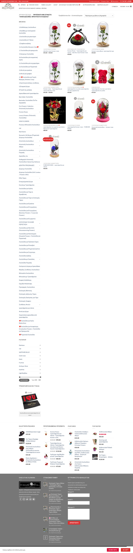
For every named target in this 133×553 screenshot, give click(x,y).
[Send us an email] (125, 1)
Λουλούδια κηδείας (25, 256)
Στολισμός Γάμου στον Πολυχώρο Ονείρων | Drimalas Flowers (56, 538)
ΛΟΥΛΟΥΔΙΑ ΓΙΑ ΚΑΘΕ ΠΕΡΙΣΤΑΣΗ (26, 223)
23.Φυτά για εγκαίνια (25, 70)
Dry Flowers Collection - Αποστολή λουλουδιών (26, 107)
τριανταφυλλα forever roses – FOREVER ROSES (78, 127)
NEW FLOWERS (24, 121)
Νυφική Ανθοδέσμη (25, 280)
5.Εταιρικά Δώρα (24, 86)
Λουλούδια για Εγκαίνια (26, 203)
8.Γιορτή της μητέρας (25, 90)
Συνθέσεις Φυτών (24, 304)
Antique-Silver (23, 366)
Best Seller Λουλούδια (26, 97)
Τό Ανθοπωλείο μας (94, 1)
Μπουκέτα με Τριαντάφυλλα (27, 276)
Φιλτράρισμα (24, 380)
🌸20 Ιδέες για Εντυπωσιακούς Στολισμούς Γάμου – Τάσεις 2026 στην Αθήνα (56, 520)
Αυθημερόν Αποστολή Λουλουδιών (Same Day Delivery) (29, 161)
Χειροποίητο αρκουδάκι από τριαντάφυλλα (28, 316)
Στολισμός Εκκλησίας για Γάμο (28, 297)
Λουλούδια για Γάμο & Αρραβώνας (26, 193)
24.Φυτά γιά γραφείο (25, 73)
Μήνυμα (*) (71, 507)
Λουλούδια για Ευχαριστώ (27, 219)
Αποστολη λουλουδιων (26, 141)
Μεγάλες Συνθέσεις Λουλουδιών (29, 269)
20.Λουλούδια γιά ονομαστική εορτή (28, 59)
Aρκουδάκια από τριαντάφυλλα (28, 93)
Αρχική (23, 5)
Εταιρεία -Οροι (105, 1)
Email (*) (70, 499)
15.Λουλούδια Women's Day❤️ (29, 47)
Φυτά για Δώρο (24, 311)
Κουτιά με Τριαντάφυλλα (26, 185)
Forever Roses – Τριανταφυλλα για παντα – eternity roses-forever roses (77, 51)
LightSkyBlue (23, 373)
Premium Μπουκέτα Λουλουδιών (29, 125)
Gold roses (22, 356)
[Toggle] (40, 112)
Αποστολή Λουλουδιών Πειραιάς (26, 151)
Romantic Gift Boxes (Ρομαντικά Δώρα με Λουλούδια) (29, 136)
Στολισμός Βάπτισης (25, 290)
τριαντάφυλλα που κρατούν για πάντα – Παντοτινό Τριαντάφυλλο (54, 127)
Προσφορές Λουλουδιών (27, 287)
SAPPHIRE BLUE (24, 352)
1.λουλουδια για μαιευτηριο (27, 36)
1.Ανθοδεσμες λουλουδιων (27, 27)
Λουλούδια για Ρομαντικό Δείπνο (29, 249)
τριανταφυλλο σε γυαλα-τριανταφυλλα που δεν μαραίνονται (78, 89)
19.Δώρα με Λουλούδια (26, 54)
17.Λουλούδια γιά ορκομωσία (28, 50)
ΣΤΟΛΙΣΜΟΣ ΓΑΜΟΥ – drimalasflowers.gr (56, 529)
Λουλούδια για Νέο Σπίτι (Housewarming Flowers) (27, 229)
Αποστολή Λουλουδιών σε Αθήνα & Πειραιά (33, 8)
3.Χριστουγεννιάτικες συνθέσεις (29, 83)
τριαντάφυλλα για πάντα (26, 308)
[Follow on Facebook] (120, 1)
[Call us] (127, 1)
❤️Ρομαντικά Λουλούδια (27, 334)
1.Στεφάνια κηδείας (25, 43)
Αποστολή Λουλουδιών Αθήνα (26, 146)
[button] (115, 1)
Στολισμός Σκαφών (25, 301)
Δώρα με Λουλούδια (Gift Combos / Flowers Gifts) (29, 173)
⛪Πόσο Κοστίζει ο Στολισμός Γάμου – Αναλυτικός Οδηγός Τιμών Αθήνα (55, 509)
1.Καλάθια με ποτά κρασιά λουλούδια (27, 32)
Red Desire (22, 131)
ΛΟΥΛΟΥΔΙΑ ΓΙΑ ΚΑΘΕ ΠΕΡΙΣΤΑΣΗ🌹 (69, 5)
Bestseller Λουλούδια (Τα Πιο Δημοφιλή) (28, 101)
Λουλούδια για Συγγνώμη (27, 252)
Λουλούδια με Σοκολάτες (27, 259)
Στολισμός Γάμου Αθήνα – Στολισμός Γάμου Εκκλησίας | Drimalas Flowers (56, 485)
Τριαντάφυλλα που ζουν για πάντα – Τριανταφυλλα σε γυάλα (102, 89)
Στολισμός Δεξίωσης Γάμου (27, 294)
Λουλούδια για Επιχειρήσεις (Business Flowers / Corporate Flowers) (28, 213)
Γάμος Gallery (46, 5)
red (20, 128)
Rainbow (22, 345)
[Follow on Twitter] (123, 1)
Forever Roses (33, 5)
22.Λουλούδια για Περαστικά (28, 67)
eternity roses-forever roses (51, 51)
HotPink (21, 369)
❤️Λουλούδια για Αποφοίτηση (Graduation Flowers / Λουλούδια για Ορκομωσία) (29, 329)
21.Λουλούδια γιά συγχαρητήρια (29, 63)
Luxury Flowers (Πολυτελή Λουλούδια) (27, 117)
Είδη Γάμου (22, 178)
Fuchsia (21, 362)
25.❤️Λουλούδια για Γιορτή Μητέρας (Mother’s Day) (27, 78)
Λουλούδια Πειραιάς (25, 263)
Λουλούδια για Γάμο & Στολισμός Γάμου (29, 199)
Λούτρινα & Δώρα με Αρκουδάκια (29, 266)
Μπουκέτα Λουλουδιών (26, 273)
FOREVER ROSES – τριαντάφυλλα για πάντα (53, 166)
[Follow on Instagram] (122, 1)
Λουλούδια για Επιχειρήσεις (28, 207)
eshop (55, 5)
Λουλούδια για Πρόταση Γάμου (29, 242)
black (20, 359)
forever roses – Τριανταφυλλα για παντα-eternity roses (52, 89)
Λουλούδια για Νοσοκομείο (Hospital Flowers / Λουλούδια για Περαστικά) (29, 236)
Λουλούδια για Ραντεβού (27, 245)
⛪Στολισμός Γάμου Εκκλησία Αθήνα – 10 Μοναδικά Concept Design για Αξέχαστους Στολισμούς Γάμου (56, 497)
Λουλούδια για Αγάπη (26, 188)
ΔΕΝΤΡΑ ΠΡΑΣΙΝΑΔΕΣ (26, 165)
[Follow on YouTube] (130, 1)
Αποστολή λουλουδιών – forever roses (102, 127)
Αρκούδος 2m (23, 156)
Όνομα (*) (71, 492)
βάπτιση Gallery (103, 5)
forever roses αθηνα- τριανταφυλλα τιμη (103, 51)
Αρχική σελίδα (25, 15)
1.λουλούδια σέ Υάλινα (26, 40)
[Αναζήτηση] (19, 5)
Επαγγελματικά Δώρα (26, 181)
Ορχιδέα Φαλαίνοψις (25, 283)
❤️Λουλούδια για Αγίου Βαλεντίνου (26, 322)
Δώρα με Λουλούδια (25, 169)
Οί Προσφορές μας (89, 5)
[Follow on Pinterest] (129, 1)
